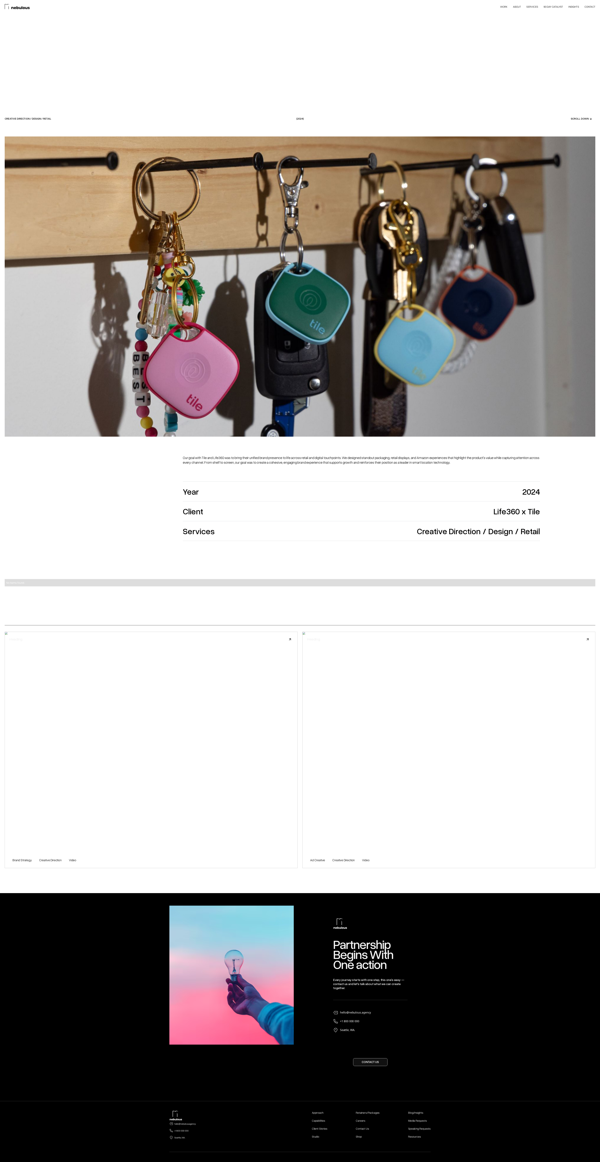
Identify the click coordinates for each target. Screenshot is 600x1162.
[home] (17, 7)
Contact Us (362, 1128)
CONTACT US (370, 1062)
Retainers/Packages (368, 1112)
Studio (315, 1136)
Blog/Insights (415, 1112)
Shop (359, 1136)
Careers (360, 1120)
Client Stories (319, 1128)
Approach (317, 1112)
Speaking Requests (419, 1128)
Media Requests (417, 1120)
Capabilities (318, 1120)
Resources (414, 1136)
